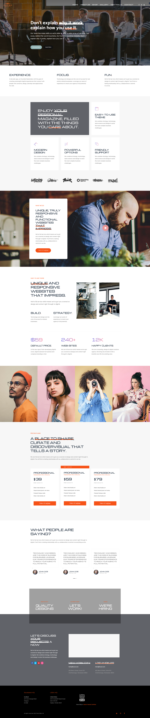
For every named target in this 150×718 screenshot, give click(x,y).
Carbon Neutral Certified (89, 704)
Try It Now (44, 503)
